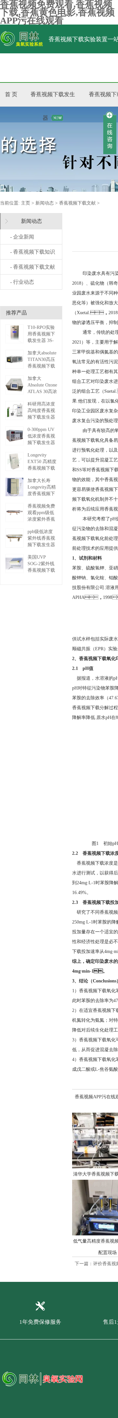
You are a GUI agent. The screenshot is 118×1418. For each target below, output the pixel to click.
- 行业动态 (22, 282)
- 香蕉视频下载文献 (32, 267)
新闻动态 (44, 203)
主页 (25, 203)
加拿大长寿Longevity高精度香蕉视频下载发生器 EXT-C (42, 493)
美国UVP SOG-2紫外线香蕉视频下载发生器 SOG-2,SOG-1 (41, 570)
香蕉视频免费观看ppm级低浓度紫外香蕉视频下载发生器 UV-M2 (41, 519)
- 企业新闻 (22, 237)
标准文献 (84, 67)
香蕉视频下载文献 (77, 203)
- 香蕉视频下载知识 (32, 252)
